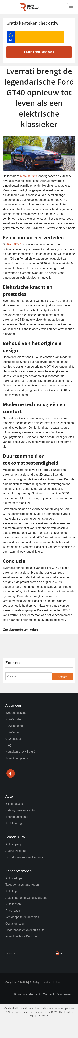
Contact (48, 994)
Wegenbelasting (15, 712)
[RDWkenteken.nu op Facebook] (10, 774)
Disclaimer (64, 994)
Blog (8, 745)
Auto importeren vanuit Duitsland (26, 897)
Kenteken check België (20, 751)
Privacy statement (27, 994)
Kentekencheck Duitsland (21, 936)
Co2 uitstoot (13, 738)
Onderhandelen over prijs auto (24, 930)
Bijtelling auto (14, 803)
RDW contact (13, 719)
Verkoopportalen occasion (22, 917)
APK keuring (13, 823)
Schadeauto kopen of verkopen (25, 857)
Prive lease (12, 910)
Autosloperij (13, 844)
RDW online (13, 732)
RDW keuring (14, 725)
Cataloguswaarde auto (20, 810)
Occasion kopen (15, 923)
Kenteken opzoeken (18, 758)
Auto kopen (12, 891)
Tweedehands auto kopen (22, 884)
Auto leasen (13, 904)
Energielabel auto (16, 816)
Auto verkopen (14, 878)
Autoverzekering (15, 850)
